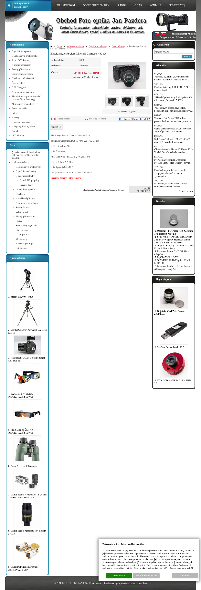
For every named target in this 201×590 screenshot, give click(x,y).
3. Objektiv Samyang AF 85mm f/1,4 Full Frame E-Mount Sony (174, 247)
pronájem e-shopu (129, 583)
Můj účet (191, 37)
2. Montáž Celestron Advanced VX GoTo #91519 (27, 331)
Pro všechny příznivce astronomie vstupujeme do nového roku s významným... (170, 173)
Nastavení (185, 576)
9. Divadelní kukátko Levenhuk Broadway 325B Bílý (22, 568)
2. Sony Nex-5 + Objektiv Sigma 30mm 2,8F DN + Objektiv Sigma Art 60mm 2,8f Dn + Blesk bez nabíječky (173, 239)
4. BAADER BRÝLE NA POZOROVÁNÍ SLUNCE (20, 395)
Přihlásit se (181, 37)
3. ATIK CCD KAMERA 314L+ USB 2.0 (172, 382)
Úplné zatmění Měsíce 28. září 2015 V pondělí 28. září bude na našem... (172, 140)
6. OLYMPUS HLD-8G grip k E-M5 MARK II (172, 262)
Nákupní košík (21, 3)
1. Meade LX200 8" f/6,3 (20, 296)
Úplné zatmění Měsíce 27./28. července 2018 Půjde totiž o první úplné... (172, 130)
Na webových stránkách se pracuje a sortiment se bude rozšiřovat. (171, 185)
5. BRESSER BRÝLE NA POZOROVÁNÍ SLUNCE (20, 431)
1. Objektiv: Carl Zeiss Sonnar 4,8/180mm (169, 313)
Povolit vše (119, 576)
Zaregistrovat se (166, 37)
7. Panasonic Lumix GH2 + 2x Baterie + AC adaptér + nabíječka (173, 267)
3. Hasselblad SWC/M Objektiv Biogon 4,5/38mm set (26, 359)
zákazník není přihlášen (184, 33)
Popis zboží (56, 127)
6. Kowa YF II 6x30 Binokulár (22, 466)
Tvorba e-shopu (111, 583)
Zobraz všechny (185, 191)
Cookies (98, 583)
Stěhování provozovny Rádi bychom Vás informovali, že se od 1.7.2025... (173, 99)
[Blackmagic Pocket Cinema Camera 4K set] (127, 73)
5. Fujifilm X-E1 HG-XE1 (167, 257)
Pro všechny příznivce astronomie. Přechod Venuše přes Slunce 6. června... (173, 161)
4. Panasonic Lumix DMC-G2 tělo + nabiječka (171, 253)
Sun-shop (142, 583)
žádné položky (21, 6)
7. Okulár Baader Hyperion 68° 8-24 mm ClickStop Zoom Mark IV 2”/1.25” (27, 496)
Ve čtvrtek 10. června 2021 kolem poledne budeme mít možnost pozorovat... (173, 120)
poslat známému (62, 118)
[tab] (56, 127)
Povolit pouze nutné (146, 576)
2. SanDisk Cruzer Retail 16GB (169, 347)
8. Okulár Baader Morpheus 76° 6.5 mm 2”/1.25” (27, 532)
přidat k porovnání (97, 118)
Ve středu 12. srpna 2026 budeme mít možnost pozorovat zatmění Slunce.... (171, 78)
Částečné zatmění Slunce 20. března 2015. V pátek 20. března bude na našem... (173, 151)
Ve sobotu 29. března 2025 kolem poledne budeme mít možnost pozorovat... (173, 109)
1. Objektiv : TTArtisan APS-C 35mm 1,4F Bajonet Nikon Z (173, 232)
